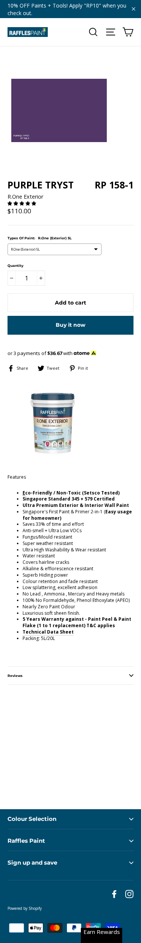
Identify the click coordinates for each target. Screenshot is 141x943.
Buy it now (70, 324)
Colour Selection (32, 818)
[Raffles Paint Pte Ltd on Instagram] (129, 894)
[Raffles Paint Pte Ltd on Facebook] (114, 894)
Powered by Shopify (25, 908)
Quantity (15, 265)
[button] (22, 203)
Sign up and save (32, 862)
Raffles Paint (26, 840)
